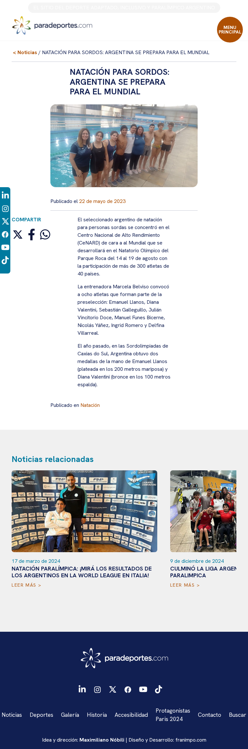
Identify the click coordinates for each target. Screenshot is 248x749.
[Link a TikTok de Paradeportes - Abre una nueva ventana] (5, 259)
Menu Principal (230, 29)
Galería (70, 714)
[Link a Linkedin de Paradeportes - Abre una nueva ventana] (5, 195)
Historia (97, 714)
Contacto (209, 714)
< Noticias (25, 52)
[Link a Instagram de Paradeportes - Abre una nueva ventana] (5, 208)
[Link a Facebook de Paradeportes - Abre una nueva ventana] (5, 234)
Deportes (41, 714)
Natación (90, 405)
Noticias (12, 714)
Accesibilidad (131, 714)
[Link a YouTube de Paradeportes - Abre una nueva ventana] (5, 247)
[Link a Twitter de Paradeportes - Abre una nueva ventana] (5, 221)
